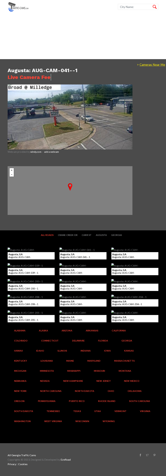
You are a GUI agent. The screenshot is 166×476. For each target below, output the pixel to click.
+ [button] (12, 170)
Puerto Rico (77, 401)
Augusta (101, 235)
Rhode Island (106, 401)
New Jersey (103, 381)
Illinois (62, 350)
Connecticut (50, 340)
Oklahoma (135, 391)
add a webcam (51, 151)
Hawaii (18, 350)
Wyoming (109, 421)
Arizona (67, 330)
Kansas (129, 350)
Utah (97, 411)
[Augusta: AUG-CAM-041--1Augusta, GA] (70, 187)
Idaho (40, 350)
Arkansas (92, 330)
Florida (103, 340)
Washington (22, 421)
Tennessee (53, 411)
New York (20, 391)
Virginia (145, 411)
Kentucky (20, 360)
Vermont (120, 411)
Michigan (20, 370)
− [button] (12, 174)
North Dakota (84, 391)
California (119, 330)
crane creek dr (67, 235)
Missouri (99, 370)
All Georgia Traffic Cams (22, 455)
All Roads (47, 235)
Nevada (45, 381)
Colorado (21, 340)
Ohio (111, 391)
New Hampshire (73, 381)
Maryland (94, 360)
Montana (125, 370)
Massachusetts (124, 360)
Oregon (19, 401)
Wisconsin (82, 421)
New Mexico (132, 381)
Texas (77, 411)
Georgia (116, 235)
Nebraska (20, 381)
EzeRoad (66, 459)
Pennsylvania (46, 401)
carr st (86, 235)
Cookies (23, 464)
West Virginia (53, 421)
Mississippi (73, 370)
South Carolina (139, 401)
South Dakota (23, 411)
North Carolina (50, 391)
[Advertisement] (83, 36)
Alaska (43, 330)
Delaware (78, 340)
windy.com (35, 151)
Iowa (107, 350)
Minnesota (47, 370)
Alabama (19, 330)
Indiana (86, 350)
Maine (70, 360)
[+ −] (70, 190)
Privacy (12, 464)
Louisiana (47, 360)
